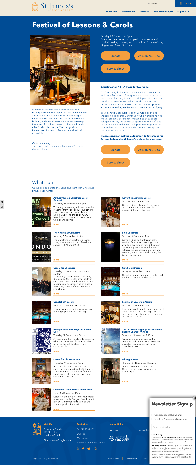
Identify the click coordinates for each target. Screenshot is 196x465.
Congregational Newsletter (168, 414)
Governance (115, 430)
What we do (128, 11)
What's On (111, 11)
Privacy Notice (113, 458)
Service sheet (115, 68)
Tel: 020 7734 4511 (86, 429)
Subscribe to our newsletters (91, 442)
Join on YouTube (149, 56)
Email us (81, 433)
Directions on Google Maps (57, 440)
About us (144, 11)
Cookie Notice (131, 458)
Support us (183, 11)
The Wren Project (163, 11)
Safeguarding (143, 430)
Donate (187, 3)
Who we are (82, 438)
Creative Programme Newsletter (170, 419)
